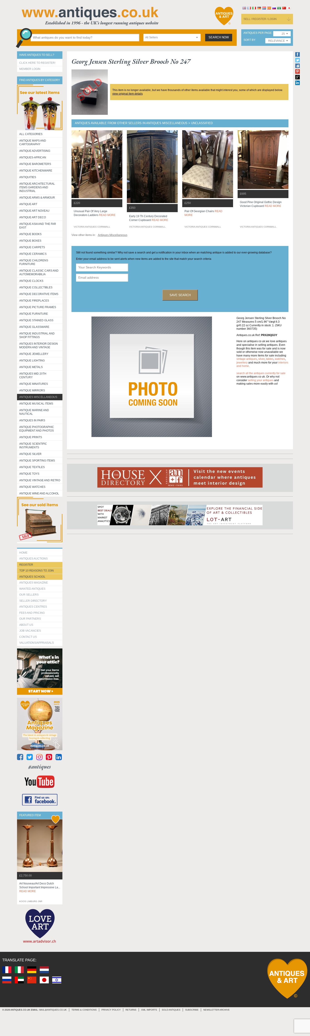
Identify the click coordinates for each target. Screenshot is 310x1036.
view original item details (127, 93)
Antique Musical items (36, 403)
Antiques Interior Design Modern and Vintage (38, 345)
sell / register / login (260, 19)
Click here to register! (37, 62)
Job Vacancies (30, 630)
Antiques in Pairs (32, 420)
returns (130, 1010)
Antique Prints (30, 437)
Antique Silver (30, 454)
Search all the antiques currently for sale (260, 373)
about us (26, 624)
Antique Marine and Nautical (34, 412)
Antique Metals (31, 367)
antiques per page (258, 33)
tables (269, 359)
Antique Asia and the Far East (37, 225)
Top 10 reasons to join (36, 570)
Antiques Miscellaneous (38, 397)
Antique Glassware (34, 327)
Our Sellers (29, 594)
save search (180, 295)
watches (280, 359)
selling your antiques (260, 380)
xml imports (149, 1010)
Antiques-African (32, 157)
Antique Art (28, 204)
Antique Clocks (31, 280)
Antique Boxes (30, 240)
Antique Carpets (32, 247)
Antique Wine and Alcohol (39, 493)
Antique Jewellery (33, 354)
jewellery (242, 362)
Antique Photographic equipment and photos (36, 428)
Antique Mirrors (32, 390)
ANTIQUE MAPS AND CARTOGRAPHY (32, 142)
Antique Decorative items (38, 294)
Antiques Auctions (33, 558)
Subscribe (192, 1010)
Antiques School (32, 576)
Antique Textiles (32, 467)
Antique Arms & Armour (37, 197)
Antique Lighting (32, 360)
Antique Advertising (34, 150)
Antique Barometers (35, 164)
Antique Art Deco (32, 217)
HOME (23, 552)
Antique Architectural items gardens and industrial (37, 187)
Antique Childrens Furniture (33, 262)
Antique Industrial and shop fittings (37, 335)
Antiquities (27, 177)
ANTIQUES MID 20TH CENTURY (32, 375)
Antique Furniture (33, 313)
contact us (28, 636)
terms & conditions (84, 1010)
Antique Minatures (33, 383)
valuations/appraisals (36, 642)
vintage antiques (246, 359)
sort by (249, 40)
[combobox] (172, 37)
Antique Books (30, 234)
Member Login (29, 69)
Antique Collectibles (35, 287)
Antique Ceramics (33, 253)
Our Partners (30, 618)
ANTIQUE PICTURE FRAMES (37, 307)
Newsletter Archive (216, 1010)
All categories (30, 134)
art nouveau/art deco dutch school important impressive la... (39, 887)
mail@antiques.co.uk (53, 1010)
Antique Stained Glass (36, 320)
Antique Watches (32, 487)
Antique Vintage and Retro (39, 480)
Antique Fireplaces (34, 300)
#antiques (39, 766)
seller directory (33, 600)
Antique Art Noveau (34, 210)
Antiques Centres (33, 606)
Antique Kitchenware (35, 170)
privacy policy (111, 1010)
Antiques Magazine (33, 582)
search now (219, 37)
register (26, 564)
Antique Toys (29, 473)
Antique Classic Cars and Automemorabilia (39, 272)
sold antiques (171, 1010)
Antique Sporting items (37, 460)
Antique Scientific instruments (33, 445)
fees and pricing (32, 612)
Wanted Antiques (32, 588)
